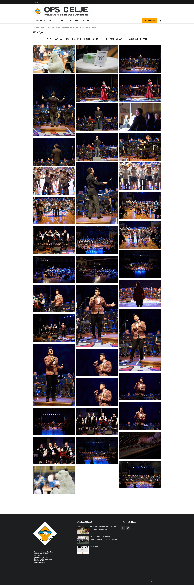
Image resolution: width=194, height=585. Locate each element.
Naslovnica (40, 21)
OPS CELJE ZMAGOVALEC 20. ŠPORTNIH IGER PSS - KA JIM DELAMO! (103, 538)
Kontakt (36, 2)
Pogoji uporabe (154, 581)
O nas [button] (51, 21)
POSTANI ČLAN (149, 21)
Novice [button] (62, 21)
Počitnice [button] (74, 21)
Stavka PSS (94, 547)
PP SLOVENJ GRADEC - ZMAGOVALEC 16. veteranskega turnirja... (103, 528)
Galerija (86, 21)
